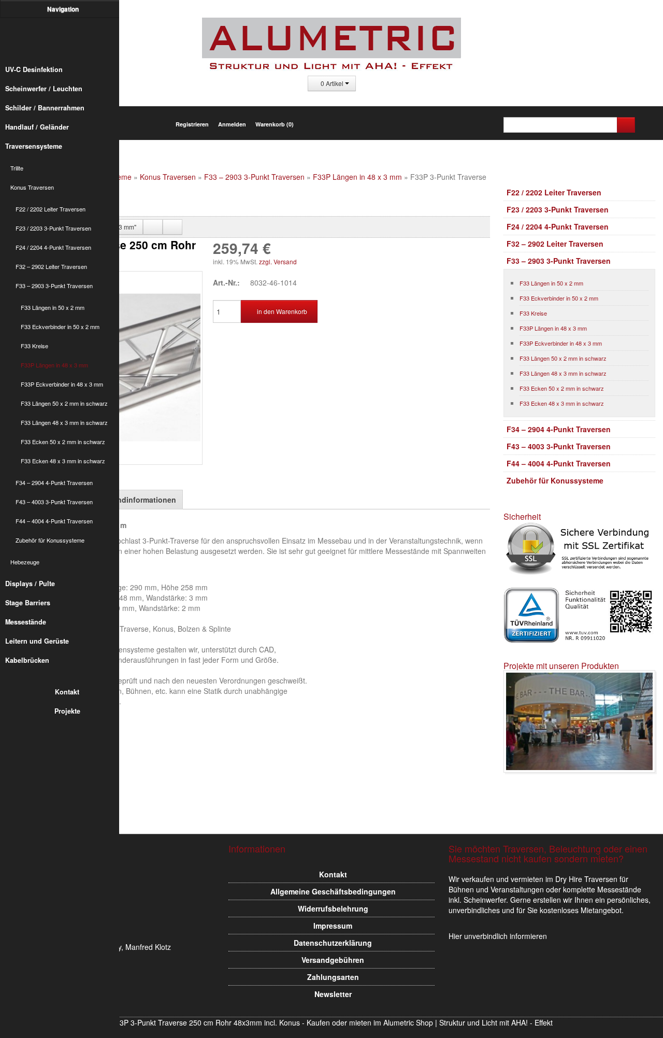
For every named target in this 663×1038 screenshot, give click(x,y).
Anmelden (232, 124)
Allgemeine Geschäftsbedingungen (333, 891)
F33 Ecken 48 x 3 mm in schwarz (63, 461)
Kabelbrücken (27, 660)
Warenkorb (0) (274, 124)
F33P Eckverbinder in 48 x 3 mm (62, 384)
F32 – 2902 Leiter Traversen (51, 266)
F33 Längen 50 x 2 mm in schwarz (64, 403)
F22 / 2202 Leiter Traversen (50, 209)
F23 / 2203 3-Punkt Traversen (53, 228)
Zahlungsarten (333, 977)
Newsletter (333, 994)
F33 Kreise (34, 346)
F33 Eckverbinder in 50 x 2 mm (60, 326)
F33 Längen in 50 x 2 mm (52, 307)
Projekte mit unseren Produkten (561, 666)
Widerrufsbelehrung (333, 908)
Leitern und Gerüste (37, 641)
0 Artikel (332, 83)
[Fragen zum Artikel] (172, 227)
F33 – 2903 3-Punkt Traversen (54, 285)
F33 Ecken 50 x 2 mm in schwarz (63, 441)
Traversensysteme (33, 146)
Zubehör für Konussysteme (50, 540)
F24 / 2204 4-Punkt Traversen (53, 247)
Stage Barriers (27, 602)
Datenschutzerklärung (333, 942)
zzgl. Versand (278, 261)
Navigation (63, 8)
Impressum (332, 925)
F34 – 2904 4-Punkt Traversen (54, 482)
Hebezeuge (24, 562)
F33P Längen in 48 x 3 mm (54, 365)
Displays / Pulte (30, 583)
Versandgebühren (332, 960)
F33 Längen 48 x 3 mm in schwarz (64, 422)
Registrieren (192, 124)
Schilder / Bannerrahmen (44, 107)
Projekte (67, 711)
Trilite (16, 168)
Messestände (25, 622)
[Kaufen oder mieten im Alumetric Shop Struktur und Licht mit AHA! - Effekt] (64, 38)
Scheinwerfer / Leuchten (43, 88)
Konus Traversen (32, 187)
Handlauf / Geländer (37, 127)
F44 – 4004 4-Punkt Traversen (54, 521)
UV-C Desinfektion (34, 69)
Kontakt (67, 691)
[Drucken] (153, 227)
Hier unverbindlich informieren (498, 936)
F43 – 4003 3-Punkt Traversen (54, 501)
